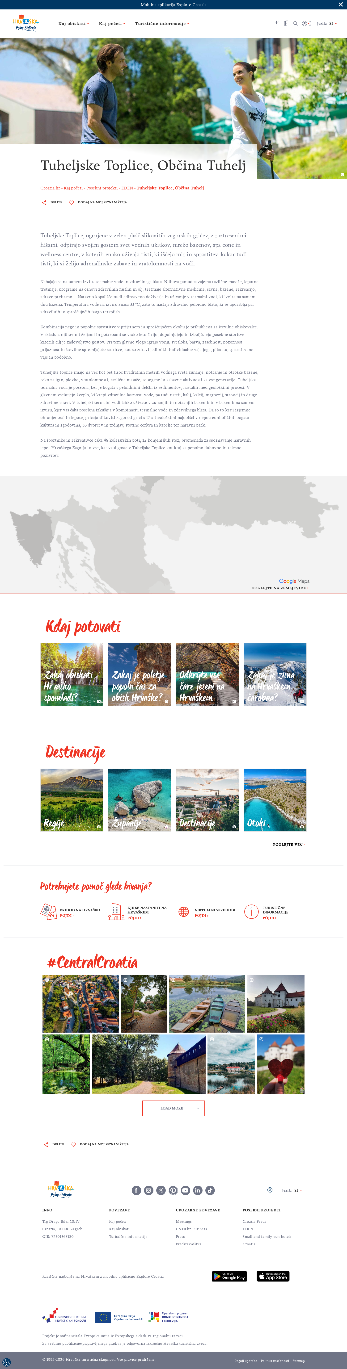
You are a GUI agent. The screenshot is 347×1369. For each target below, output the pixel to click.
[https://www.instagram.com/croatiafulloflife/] (148, 1190)
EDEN (248, 1229)
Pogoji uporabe (246, 1361)
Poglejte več (288, 844)
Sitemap (299, 1361)
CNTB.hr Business (191, 1229)
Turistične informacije (128, 1236)
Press (180, 1236)
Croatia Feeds (254, 1221)
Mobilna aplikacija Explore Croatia (174, 4)
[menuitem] (229, 1276)
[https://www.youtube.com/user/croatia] (185, 1190)
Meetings (184, 1221)
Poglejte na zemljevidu (279, 588)
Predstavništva (188, 1244)
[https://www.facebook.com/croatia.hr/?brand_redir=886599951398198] (136, 1190)
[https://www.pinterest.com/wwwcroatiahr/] (173, 1190)
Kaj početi (117, 1221)
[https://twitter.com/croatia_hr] (161, 1190)
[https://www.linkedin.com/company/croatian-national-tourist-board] (198, 1190)
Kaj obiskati (119, 1229)
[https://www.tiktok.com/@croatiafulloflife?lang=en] (210, 1190)
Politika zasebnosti (275, 1361)
